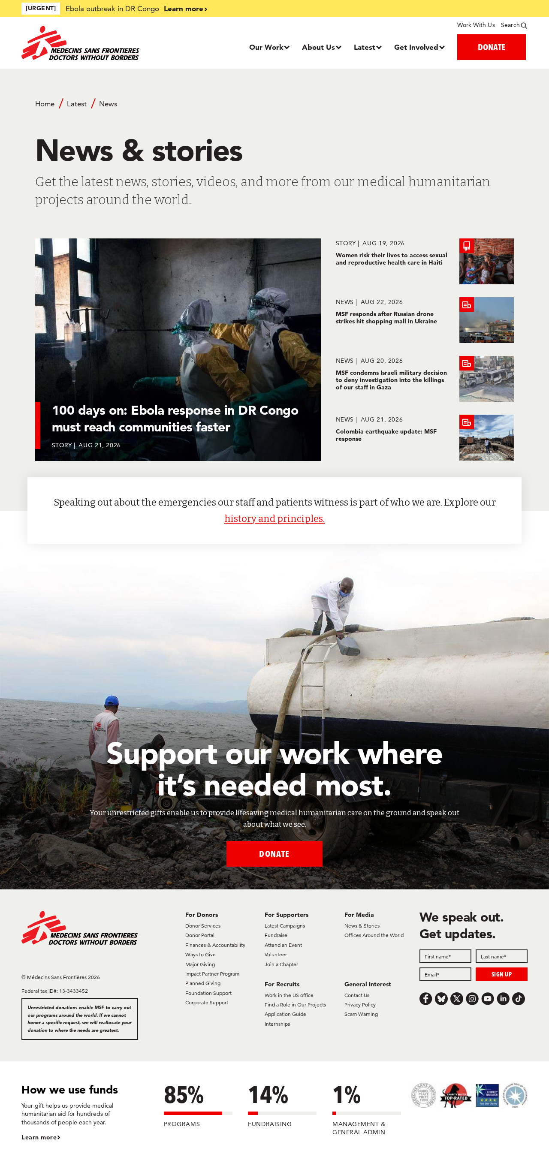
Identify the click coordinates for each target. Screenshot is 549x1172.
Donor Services (202, 925)
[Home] (84, 43)
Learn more (183, 8)
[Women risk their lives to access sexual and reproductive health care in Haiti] (425, 261)
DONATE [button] (491, 47)
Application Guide (285, 1014)
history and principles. (274, 518)
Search (510, 25)
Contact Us (356, 995)
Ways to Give (200, 954)
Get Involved (416, 46)
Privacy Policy (360, 1004)
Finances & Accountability (215, 945)
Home (44, 103)
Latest (364, 46)
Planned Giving (202, 983)
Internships (277, 1024)
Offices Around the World (374, 935)
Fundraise (276, 935)
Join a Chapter (281, 964)
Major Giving (200, 964)
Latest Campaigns (285, 925)
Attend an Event (283, 945)
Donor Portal (199, 935)
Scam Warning (361, 1014)
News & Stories (362, 925)
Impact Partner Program (212, 973)
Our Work (266, 46)
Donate (274, 853)
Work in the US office (289, 995)
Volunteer (276, 954)
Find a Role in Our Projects (295, 1004)
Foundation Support (208, 993)
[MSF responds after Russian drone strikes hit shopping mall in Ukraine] (425, 320)
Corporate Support (206, 1002)
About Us (318, 46)
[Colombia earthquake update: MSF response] (425, 438)
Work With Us (476, 25)
